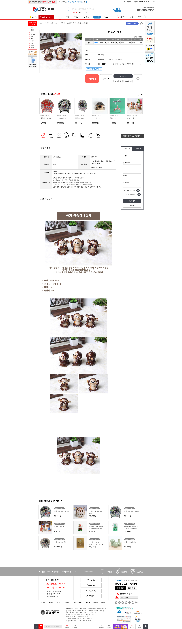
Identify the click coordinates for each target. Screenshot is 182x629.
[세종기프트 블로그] (115, 602)
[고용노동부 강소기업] (128, 612)
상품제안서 (128, 81)
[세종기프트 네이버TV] (119, 602)
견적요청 (123, 76)
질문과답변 (146, 2)
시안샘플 (95, 602)
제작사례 (103, 602)
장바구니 (141, 2)
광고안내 (88, 602)
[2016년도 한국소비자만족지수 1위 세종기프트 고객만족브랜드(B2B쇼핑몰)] (125, 608)
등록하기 (132, 201)
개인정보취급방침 (77, 602)
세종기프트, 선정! (72, 2)
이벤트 (106, 17)
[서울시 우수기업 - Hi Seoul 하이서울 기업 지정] (119, 612)
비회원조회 (135, 2)
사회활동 (51, 602)
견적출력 (118, 81)
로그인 (124, 2)
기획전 (68, 17)
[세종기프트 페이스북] (122, 602)
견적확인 (132, 205)
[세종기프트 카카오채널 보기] (136, 602)
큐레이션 (77, 17)
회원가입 (129, 2)
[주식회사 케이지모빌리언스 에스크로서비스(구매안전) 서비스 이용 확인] (138, 619)
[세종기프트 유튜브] (132, 602)
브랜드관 (87, 17)
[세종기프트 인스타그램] (129, 602)
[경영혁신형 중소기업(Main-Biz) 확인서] (138, 612)
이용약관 (67, 602)
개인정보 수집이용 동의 (130, 194)
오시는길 (59, 602)
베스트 (60, 18)
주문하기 (92, 79)
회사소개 (152, 2)
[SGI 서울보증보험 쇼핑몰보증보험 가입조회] (123, 619)
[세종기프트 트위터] (125, 602)
